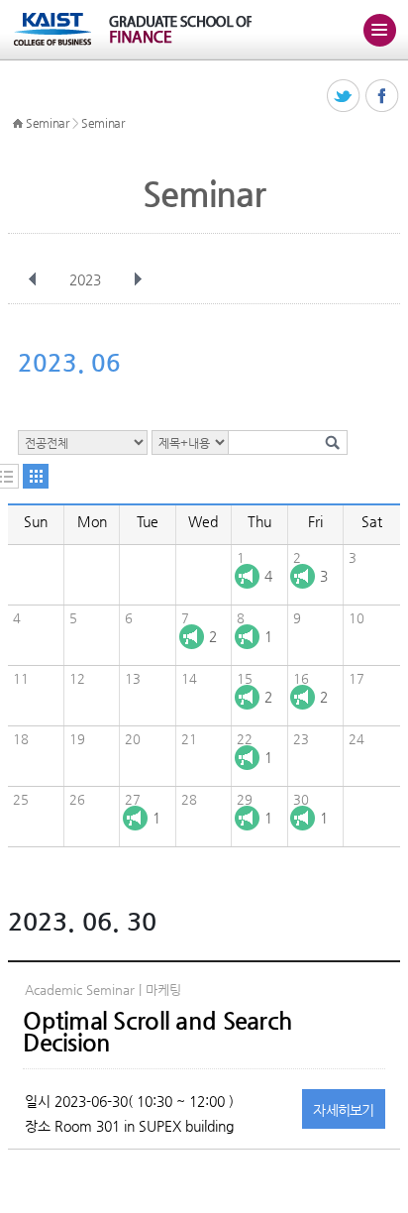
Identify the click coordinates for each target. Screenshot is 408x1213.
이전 (32, 279)
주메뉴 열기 (379, 30)
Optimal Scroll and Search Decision (157, 1031)
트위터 (344, 96)
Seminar (47, 123)
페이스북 (382, 96)
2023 (85, 279)
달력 (36, 476)
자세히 (343, 1110)
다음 (137, 279)
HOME (18, 124)
